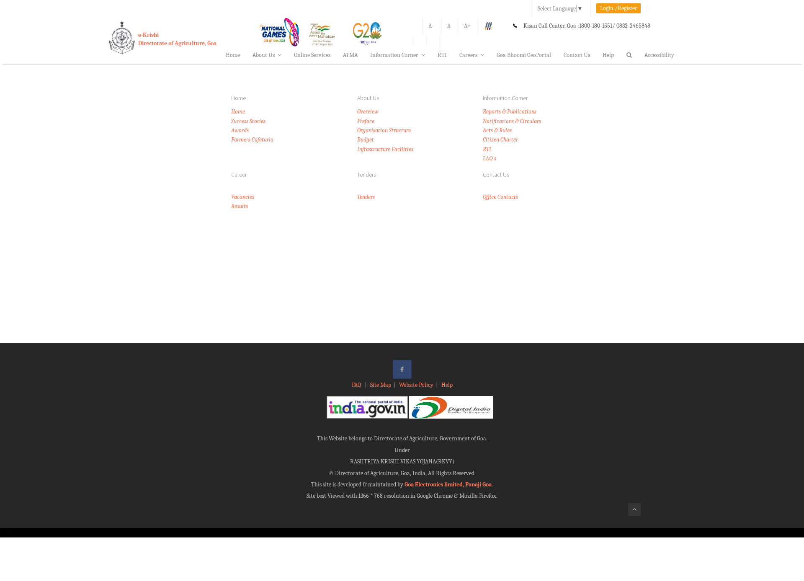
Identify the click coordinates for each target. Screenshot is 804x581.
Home (233, 55)
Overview (368, 111)
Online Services (312, 55)
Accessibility (659, 55)
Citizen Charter (500, 139)
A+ (467, 25)
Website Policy (416, 384)
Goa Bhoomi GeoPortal (524, 55)
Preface (365, 121)
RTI (442, 55)
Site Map (380, 384)
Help (608, 55)
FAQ (357, 384)
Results (239, 206)
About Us (264, 55)
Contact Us (577, 55)
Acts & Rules (497, 130)
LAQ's (489, 158)
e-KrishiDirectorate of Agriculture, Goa (177, 39)
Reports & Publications (509, 111)
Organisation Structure (384, 130)
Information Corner (394, 55)
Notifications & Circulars (512, 121)
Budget (365, 139)
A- (431, 25)
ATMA (350, 55)
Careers (468, 55)
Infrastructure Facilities (385, 149)
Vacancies (242, 197)
